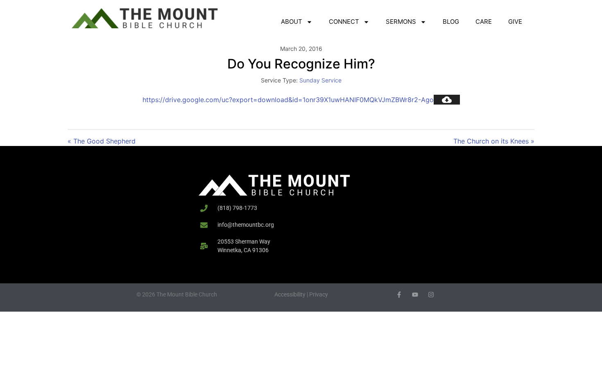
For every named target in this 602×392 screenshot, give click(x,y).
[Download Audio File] (447, 100)
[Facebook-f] (399, 295)
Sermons (401, 21)
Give (515, 21)
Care (483, 21)
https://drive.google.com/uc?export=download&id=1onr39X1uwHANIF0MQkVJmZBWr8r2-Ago (288, 100)
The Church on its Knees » (493, 141)
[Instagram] (431, 295)
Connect (344, 21)
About (291, 21)
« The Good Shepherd (102, 141)
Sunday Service (320, 80)
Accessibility (290, 294)
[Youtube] (415, 295)
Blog (451, 21)
